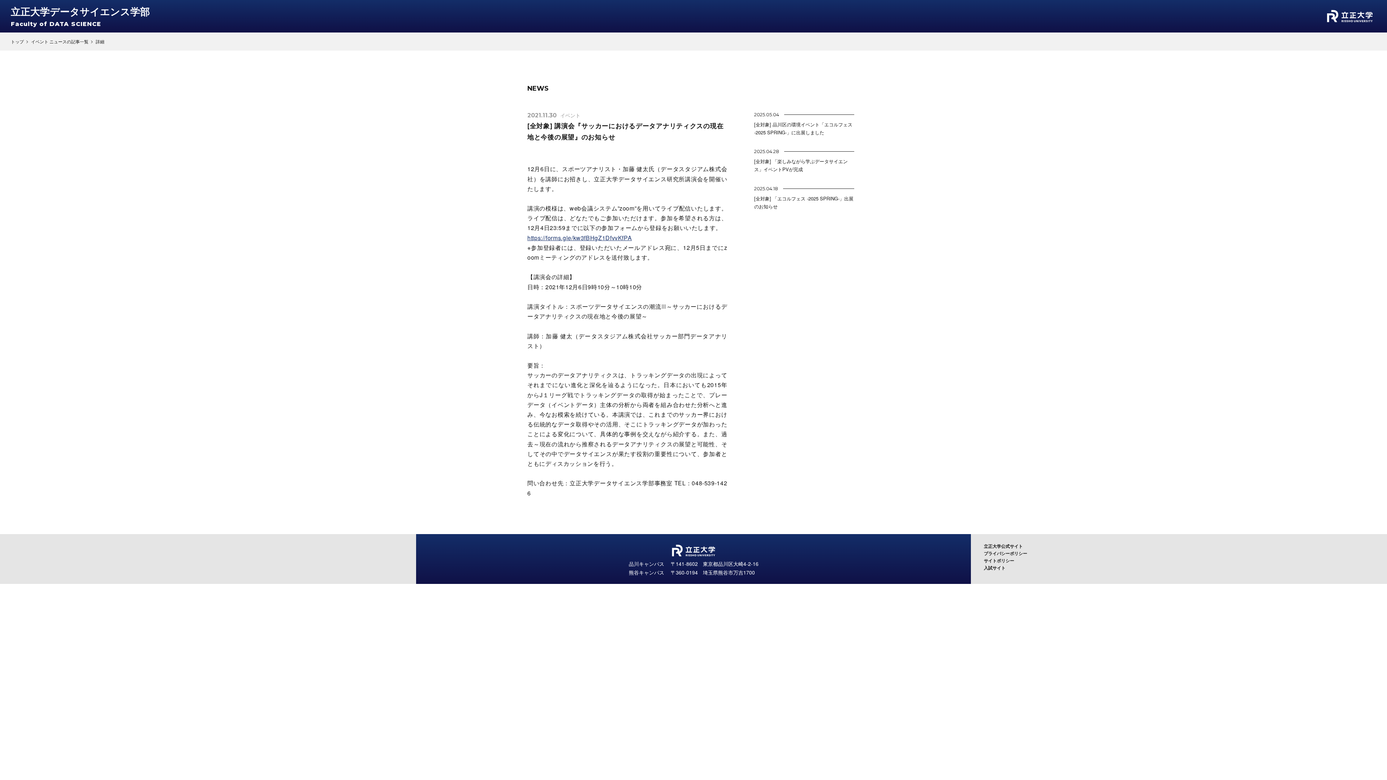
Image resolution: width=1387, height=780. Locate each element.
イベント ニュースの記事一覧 (59, 41)
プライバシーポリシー (1005, 553)
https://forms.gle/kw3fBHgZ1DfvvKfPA (579, 238)
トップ (17, 41)
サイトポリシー (999, 560)
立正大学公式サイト (1003, 546)
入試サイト (995, 567)
